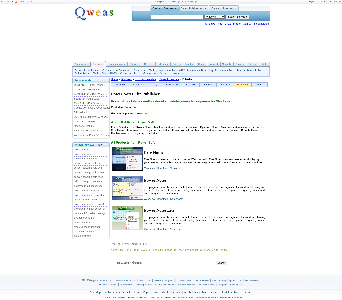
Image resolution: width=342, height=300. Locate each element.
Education (163, 64)
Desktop (134, 64)
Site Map (95, 292)
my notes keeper (188, 249)
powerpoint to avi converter (88, 190)
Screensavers (262, 23)
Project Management (146, 73)
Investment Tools (225, 70)
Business (126, 79)
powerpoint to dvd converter (89, 195)
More (259, 84)
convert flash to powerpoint (88, 199)
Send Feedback (335, 2)
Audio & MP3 (145, 280)
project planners (82, 236)
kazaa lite (170, 249)
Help (326, 2)
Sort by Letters (111, 292)
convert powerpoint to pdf (87, 163)
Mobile (237, 23)
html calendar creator (85, 231)
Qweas (121, 297)
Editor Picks (174, 292)
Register (312, 2)
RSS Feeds (21, 2)
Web (264, 64)
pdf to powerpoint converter (88, 181)
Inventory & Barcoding (200, 70)
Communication (117, 64)
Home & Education (108, 284)
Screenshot (176, 168)
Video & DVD (106, 280)
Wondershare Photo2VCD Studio (92, 135)
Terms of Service (197, 297)
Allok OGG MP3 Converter (88, 130)
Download (162, 168)
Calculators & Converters (116, 70)
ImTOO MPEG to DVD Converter (91, 94)
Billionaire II (80, 112)
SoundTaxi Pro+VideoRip (87, 89)
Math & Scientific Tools (250, 70)
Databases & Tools (144, 70)
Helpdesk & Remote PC (171, 70)
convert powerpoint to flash (88, 177)
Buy (155, 84)
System (252, 64)
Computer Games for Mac (230, 284)
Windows (210, 23)
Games (247, 23)
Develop (148, 64)
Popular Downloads (154, 292)
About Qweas (6, 2)
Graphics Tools (184, 280)
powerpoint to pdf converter (88, 186)
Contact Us (184, 297)
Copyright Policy (213, 297)
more (100, 144)
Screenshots (172, 84)
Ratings (208, 84)
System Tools (235, 280)
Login (319, 2)
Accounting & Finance (87, 70)
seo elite (158, 249)
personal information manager (90, 213)
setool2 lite (117, 249)
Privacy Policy (237, 297)
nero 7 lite (146, 250)
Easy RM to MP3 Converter (88, 103)
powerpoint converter (85, 158)
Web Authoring (219, 280)
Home (201, 64)
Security (226, 64)
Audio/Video (81, 64)
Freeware (215, 292)
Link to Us (160, 297)
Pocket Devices (166, 284)
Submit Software (131, 292)
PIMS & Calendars (121, 73)
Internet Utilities (201, 280)
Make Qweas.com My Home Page (167, 2)
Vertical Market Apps (172, 73)
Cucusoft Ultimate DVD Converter (92, 107)
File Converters (252, 280)
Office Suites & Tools (87, 73)
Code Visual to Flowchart (87, 121)
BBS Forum (31, 2)
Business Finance (186, 284)
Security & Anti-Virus (146, 284)
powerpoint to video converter (90, 204)
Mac (219, 23)
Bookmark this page (189, 2)
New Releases (191, 292)
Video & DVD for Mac (125, 280)
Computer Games (206, 284)
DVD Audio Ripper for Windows (91, 117)
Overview (120, 84)
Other (105, 73)
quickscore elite (209, 249)
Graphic (189, 64)
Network (213, 64)
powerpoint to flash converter (89, 208)
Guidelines (225, 297)
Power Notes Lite (169, 79)
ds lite (224, 249)
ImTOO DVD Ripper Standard (90, 85)
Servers (239, 64)
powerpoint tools (83, 149)
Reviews (191, 84)
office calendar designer (87, 227)
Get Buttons (149, 297)
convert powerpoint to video (89, 172)
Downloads (138, 84)
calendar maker (82, 222)
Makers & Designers (164, 280)
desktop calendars (84, 217)
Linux (228, 23)
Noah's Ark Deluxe (84, 126)
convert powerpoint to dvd (88, 167)
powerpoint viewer (84, 154)
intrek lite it (132, 249)
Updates (227, 292)
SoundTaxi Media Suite (86, 98)
